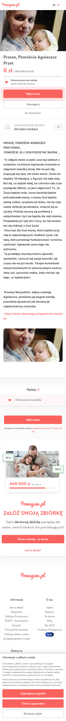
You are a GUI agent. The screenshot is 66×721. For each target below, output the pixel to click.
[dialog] (33, 687)
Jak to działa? (33, 550)
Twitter (17, 583)
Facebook (6, 583)
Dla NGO (50, 625)
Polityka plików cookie (16, 634)
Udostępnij (33, 104)
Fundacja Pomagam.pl (49, 629)
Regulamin (16, 611)
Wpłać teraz (33, 94)
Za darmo (50, 616)
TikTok (49, 583)
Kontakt (16, 625)
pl (54, 5)
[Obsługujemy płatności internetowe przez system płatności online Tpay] (49, 634)
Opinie (49, 607)
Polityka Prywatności (16, 616)
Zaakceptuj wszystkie (33, 693)
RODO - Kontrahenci (16, 620)
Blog (49, 620)
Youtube (59, 583)
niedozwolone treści (41, 428)
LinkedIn (38, 583)
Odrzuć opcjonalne (33, 703)
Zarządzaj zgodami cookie (16, 638)
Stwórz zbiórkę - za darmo (33, 539)
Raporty (49, 611)
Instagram (27, 583)
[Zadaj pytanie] (58, 127)
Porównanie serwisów (16, 629)
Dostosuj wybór (33, 713)
